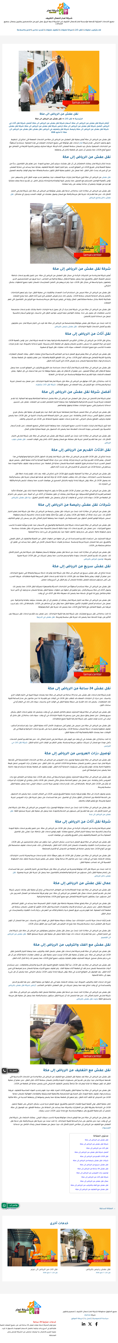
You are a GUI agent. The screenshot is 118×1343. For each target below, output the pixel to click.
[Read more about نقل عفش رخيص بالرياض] (85, 1248)
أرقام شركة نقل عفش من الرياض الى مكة (90, 123)
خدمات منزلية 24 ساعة (44, 1322)
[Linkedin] (83, 1324)
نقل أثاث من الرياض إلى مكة (97, 1148)
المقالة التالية (9, 1209)
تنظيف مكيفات (52, 30)
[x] (90, 1324)
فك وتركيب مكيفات (92, 30)
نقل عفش (37, 129)
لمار (81, 143)
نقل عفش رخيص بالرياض (66, 327)
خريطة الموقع (77, 1319)
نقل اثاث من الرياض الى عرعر (44, 1269)
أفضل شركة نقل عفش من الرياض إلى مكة (91, 1152)
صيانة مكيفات (66, 30)
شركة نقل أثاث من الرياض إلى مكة (94, 1177)
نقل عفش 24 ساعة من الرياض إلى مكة (93, 1169)
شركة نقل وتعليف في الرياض (56, 129)
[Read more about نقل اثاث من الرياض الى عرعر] (32, 1248)
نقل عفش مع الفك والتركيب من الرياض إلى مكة (89, 1185)
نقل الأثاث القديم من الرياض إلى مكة (94, 1157)
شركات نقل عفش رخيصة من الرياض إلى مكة (90, 1161)
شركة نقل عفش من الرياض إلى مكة (94, 1144)
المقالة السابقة (107, 1209)
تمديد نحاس (38, 30)
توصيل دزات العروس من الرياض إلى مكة (92, 1173)
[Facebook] (96, 1324)
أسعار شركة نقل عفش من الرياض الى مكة (51, 123)
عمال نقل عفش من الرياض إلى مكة (94, 1181)
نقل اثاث (78, 30)
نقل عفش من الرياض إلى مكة (96, 1140)
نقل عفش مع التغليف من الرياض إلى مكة (91, 1190)
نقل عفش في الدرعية (46, 617)
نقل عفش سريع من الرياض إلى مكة (94, 1165)
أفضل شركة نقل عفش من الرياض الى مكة (83, 126)
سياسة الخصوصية (101, 1319)
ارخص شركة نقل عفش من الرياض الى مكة (44, 126)
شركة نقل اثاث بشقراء (46, 385)
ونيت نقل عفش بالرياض (87, 999)
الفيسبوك (106, 1128)
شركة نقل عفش (16, 126)
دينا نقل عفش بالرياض (21, 498)
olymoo (87, 1315)
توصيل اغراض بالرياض (93, 559)
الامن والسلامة (24, 30)
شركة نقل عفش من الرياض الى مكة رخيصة (89, 129)
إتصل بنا (87, 1319)
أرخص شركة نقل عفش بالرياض (22, 985)
